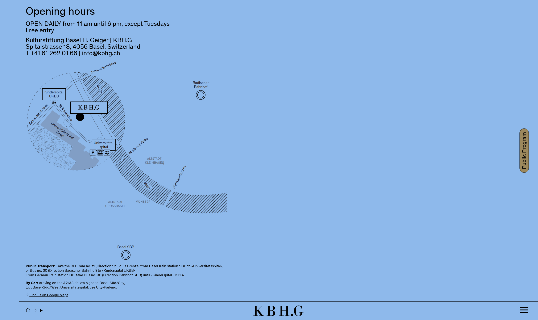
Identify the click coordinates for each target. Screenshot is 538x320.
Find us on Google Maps (48, 295)
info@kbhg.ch (101, 54)
